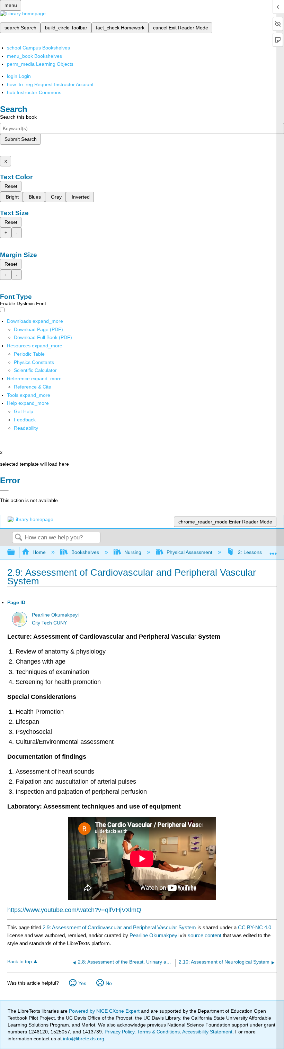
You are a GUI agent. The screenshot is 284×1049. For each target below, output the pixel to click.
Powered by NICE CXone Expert (105, 1011)
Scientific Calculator (35, 370)
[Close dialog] (4, 490)
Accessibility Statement (207, 1031)
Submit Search (21, 139)
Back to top (19, 961)
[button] (25, 419)
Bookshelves (85, 552)
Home (39, 552)
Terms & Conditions (158, 1031)
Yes (82, 983)
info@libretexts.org (83, 1038)
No (109, 983)
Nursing (133, 552)
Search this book (18, 117)
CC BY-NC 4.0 (254, 927)
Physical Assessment (189, 552)
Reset (11, 186)
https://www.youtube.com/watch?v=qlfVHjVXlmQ (74, 909)
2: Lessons (250, 552)
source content (204, 935)
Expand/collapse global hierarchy (15, 552)
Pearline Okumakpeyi (55, 615)
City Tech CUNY (49, 623)
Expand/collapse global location (273, 550)
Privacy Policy (119, 1031)
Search (18, 537)
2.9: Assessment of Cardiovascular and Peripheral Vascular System (119, 927)
